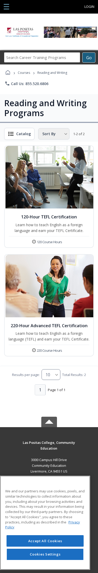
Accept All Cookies (45, 541)
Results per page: (26, 374)
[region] (45, 523)
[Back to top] (49, 446)
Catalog (23, 133)
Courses (24, 72)
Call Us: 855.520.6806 (26, 83)
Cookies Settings (45, 554)
